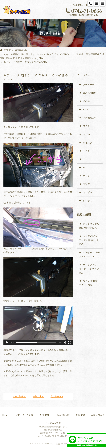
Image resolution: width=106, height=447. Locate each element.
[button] (38, 325)
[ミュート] (64, 342)
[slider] (36, 342)
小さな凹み (37, 58)
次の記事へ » (57, 396)
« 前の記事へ (19, 396)
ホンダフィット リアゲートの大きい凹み (89, 269)
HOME (7, 50)
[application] (38, 325)
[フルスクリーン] (69, 342)
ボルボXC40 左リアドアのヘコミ (89, 254)
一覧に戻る (38, 396)
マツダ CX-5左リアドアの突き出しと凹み (89, 240)
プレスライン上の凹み (56, 54)
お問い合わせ (97, 415)
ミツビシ (87, 192)
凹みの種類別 (24, 58)
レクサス (87, 200)
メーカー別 (73, 54)
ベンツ (86, 167)
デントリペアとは (24, 415)
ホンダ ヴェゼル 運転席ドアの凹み (89, 226)
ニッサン (87, 159)
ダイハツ (87, 143)
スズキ (86, 126)
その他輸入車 (89, 118)
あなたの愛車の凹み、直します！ (20, 54)
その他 (86, 101)
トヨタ (86, 151)
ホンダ (86, 176)
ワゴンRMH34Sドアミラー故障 (89, 283)
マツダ (86, 184)
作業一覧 (83, 54)
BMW (86, 109)
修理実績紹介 (21, 50)
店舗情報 (80, 415)
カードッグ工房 (53, 423)
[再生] (7, 342)
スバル (41, 54)
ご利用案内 (44, 415)
